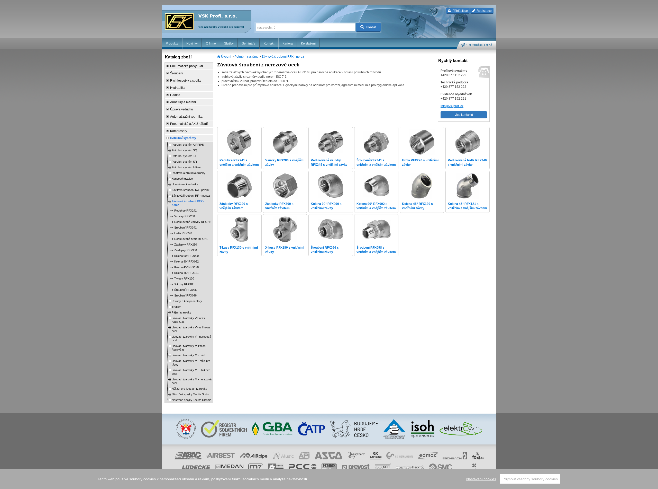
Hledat (371, 27)
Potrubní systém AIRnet (186, 167)
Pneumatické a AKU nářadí (189, 124)
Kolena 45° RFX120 (186, 267)
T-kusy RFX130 (184, 278)
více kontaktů (464, 115)
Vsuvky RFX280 (184, 216)
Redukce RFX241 (185, 210)
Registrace (484, 11)
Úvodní (226, 56)
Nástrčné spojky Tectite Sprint (190, 394)
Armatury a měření (183, 102)
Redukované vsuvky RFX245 (192, 221)
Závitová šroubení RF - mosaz (191, 195)
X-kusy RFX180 (184, 284)
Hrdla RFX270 (183, 233)
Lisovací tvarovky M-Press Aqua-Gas (189, 347)
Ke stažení (308, 43)
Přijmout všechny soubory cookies (530, 479)
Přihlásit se (460, 11)
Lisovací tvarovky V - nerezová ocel (191, 338)
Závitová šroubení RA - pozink (190, 189)
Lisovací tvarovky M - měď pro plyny (191, 362)
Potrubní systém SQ (184, 150)
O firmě (211, 43)
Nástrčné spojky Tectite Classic (191, 399)
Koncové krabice (182, 178)
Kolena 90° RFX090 (186, 255)
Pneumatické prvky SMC (187, 66)
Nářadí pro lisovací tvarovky (189, 388)
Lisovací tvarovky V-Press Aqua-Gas (188, 320)
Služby (229, 43)
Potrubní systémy (246, 56)
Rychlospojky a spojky (185, 80)
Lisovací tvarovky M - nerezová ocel (192, 381)
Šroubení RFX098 (185, 295)
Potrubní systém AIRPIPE (188, 144)
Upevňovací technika (185, 184)
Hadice (175, 95)
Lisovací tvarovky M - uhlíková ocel (191, 372)
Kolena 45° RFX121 (186, 272)
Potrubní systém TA (184, 156)
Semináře (248, 43)
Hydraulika (177, 88)
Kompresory (178, 131)
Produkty (172, 43)
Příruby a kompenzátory (187, 301)
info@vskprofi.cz (452, 106)
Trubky (176, 306)
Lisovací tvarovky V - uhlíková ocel (191, 329)
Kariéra (287, 43)
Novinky (192, 43)
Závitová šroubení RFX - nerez (283, 56)
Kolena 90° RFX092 (186, 261)
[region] (329, 479)
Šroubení (176, 73)
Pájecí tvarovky (181, 312)
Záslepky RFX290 (185, 244)
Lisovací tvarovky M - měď (188, 355)
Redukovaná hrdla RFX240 (191, 238)
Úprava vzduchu (181, 109)
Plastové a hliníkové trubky (188, 172)
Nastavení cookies (481, 479)
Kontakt (269, 43)
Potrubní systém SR (184, 161)
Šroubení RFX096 (185, 289)
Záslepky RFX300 (185, 250)
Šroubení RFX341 (185, 227)
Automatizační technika (186, 116)
